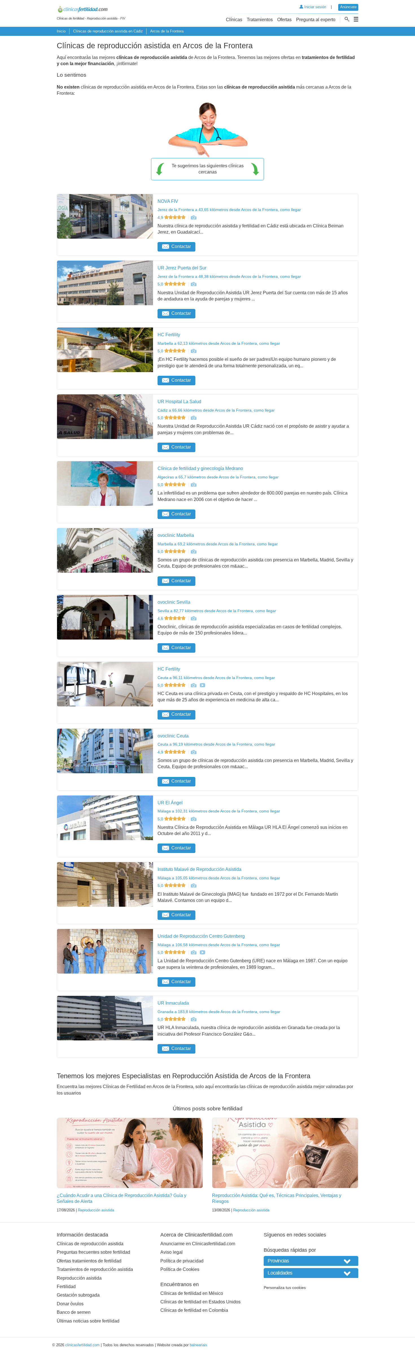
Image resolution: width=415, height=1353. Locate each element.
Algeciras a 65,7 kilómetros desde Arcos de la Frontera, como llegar (218, 477)
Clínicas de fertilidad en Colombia (194, 1310)
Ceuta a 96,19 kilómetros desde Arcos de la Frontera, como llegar (216, 744)
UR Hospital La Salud (179, 401)
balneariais (198, 1345)
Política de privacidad (182, 1260)
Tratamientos (260, 19)
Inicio (61, 31)
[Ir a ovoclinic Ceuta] (193, 752)
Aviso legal (171, 1252)
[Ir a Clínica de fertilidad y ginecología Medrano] (193, 485)
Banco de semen (74, 1312)
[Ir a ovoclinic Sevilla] (193, 618)
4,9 (161, 217)
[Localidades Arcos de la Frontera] (311, 1273)
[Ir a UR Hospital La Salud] (193, 418)
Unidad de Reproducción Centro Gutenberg (201, 936)
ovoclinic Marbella (176, 535)
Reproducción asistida (96, 1210)
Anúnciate (348, 7)
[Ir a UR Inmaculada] (193, 1019)
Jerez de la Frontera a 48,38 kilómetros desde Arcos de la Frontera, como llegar (229, 276)
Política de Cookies (179, 1269)
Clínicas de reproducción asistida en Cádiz (108, 31)
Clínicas (234, 19)
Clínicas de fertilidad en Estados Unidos (200, 1301)
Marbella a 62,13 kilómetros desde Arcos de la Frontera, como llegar (219, 343)
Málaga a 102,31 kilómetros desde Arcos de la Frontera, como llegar (219, 811)
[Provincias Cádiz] (311, 1261)
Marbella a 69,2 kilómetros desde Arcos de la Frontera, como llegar (218, 544)
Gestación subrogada (78, 1295)
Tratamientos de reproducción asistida (95, 1269)
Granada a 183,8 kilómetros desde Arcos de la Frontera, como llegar (219, 1011)
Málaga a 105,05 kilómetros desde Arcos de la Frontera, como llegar (219, 878)
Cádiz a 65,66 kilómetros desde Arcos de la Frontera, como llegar (216, 410)
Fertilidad (66, 1286)
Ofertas (284, 19)
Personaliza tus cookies (285, 1287)
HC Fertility (169, 334)
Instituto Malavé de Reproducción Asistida (199, 869)
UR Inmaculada (173, 1003)
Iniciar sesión (314, 7)
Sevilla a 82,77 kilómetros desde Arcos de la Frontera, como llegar (217, 611)
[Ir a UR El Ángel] (193, 819)
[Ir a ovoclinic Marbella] (193, 552)
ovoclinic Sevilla (174, 602)
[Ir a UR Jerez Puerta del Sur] (193, 284)
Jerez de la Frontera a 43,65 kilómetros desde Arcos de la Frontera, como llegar (229, 209)
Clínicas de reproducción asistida (90, 1243)
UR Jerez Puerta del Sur (182, 267)
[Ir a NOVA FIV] (193, 217)
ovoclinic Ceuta (173, 735)
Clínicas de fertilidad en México (191, 1293)
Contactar (181, 246)
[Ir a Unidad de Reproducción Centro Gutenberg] (193, 952)
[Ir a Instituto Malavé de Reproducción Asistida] (193, 886)
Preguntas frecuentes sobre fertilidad (93, 1252)
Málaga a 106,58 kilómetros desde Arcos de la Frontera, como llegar (219, 945)
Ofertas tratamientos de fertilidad (89, 1260)
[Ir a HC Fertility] (193, 351)
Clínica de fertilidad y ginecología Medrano (200, 468)
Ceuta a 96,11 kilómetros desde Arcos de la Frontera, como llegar (216, 677)
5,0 (161, 284)
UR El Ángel (170, 802)
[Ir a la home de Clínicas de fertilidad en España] (91, 10)
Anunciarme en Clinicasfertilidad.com (197, 1243)
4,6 (161, 618)
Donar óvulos (70, 1303)
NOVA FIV (168, 201)
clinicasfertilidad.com (82, 1345)
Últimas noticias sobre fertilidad (88, 1321)
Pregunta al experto (315, 19)
